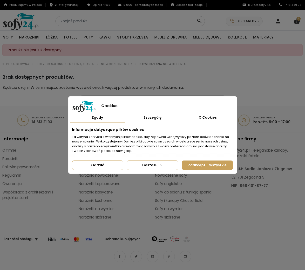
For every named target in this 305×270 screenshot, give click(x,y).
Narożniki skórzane (95, 217)
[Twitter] (136, 256)
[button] (297, 21)
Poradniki (10, 158)
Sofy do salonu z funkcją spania (65, 64)
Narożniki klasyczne (96, 192)
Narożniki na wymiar (96, 208)
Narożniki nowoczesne (98, 175)
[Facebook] (120, 256)
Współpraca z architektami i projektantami (27, 195)
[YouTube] (152, 256)
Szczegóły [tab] (152, 117)
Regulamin (11, 175)
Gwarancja (12, 183)
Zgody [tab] (97, 117)
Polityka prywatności (21, 166)
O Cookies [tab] (208, 117)
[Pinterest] (169, 256)
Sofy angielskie (168, 183)
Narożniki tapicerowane (100, 183)
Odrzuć (97, 165)
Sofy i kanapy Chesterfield (179, 200)
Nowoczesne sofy (116, 64)
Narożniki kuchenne (96, 200)
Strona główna (15, 64)
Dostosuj (150, 165)
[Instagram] (185, 256)
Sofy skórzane (167, 217)
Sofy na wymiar (169, 208)
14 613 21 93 (42, 122)
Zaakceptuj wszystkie (207, 165)
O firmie (9, 150)
